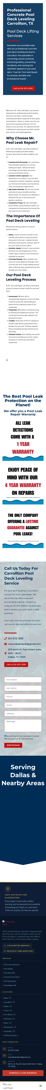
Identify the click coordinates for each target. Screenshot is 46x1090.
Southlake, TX (9, 1031)
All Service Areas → (11, 1035)
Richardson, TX (10, 1027)
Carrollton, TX (9, 1002)
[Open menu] (40, 1085)
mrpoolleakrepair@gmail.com (19, 1057)
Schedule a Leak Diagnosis (23, 1073)
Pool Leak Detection (12, 965)
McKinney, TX (9, 1019)
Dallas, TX (8, 1006)
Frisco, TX (8, 1010)
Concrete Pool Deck (11, 977)
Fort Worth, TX (9, 1015)
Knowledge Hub (10, 985)
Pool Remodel (9, 973)
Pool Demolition (10, 981)
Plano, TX (8, 1023)
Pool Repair (8, 969)
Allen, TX (7, 998)
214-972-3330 (13, 1050)
